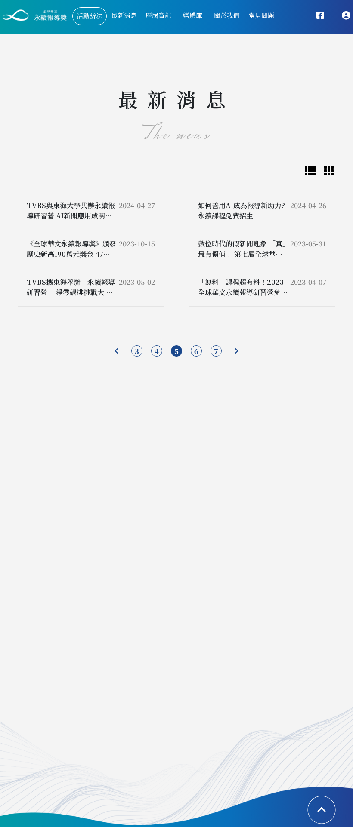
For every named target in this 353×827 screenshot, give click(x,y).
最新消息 (124, 15)
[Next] (236, 350)
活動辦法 (89, 15)
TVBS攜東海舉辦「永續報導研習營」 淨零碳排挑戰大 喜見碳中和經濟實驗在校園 (71, 292)
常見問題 (261, 15)
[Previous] (117, 350)
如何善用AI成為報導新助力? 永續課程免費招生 (241, 210)
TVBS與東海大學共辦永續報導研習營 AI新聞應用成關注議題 (71, 215)
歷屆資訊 (158, 15)
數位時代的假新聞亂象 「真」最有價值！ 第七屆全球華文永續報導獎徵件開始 (242, 254)
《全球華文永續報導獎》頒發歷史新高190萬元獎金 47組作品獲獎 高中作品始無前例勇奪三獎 (71, 259)
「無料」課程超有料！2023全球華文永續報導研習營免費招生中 (243, 292)
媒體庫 (192, 15)
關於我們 (227, 15)
